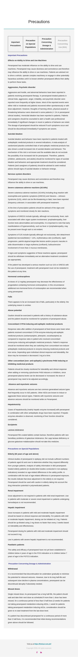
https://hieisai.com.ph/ (42, 644)
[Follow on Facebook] (37, 652)
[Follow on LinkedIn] (41, 652)
